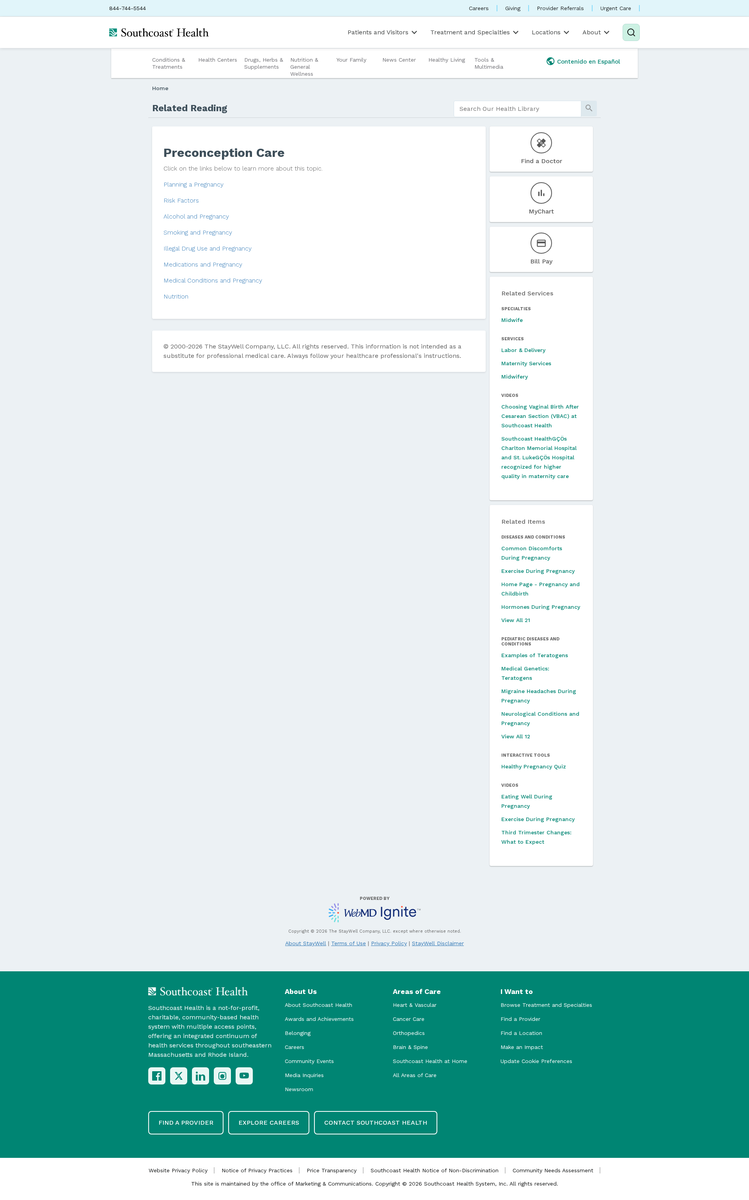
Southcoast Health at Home (430, 1061)
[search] (517, 109)
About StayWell (305, 943)
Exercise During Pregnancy (538, 571)
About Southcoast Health (318, 1005)
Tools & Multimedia (488, 63)
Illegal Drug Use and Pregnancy (207, 248)
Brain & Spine (410, 1047)
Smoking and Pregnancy (197, 232)
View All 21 (515, 620)
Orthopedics (409, 1033)
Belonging (298, 1033)
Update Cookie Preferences (536, 1061)
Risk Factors (181, 200)
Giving (512, 8)
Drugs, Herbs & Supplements (263, 63)
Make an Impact (522, 1047)
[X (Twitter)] (178, 1075)
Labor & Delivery (523, 350)
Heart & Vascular (415, 1005)
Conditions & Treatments (168, 63)
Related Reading (189, 108)
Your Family (351, 60)
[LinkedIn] (200, 1075)
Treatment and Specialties (470, 32)
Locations (546, 32)
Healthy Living (446, 60)
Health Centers (217, 60)
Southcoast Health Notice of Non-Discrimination (435, 1170)
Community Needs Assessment (553, 1170)
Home (160, 88)
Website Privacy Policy (178, 1170)
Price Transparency (332, 1170)
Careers (479, 8)
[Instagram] (222, 1075)
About (591, 32)
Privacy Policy (389, 943)
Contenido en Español (588, 61)
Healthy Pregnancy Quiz (533, 766)
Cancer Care (408, 1019)
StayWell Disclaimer (438, 943)
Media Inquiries (304, 1075)
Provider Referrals (560, 8)
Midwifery (514, 376)
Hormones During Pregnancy (540, 607)
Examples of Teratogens (534, 655)
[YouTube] (244, 1075)
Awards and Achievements (319, 1019)
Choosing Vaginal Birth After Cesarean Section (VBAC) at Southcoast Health (540, 416)
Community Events (309, 1061)
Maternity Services (526, 363)
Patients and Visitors (378, 32)
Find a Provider (520, 1019)
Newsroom (299, 1089)
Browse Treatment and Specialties (546, 1005)
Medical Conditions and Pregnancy (212, 280)
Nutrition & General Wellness (304, 67)
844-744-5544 (127, 8)
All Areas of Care (415, 1075)
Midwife (512, 320)
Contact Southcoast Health (375, 1122)
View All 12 (515, 736)
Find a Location (521, 1033)
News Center (399, 60)
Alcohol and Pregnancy (196, 216)
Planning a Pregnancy (193, 184)
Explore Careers (268, 1122)
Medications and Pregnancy (202, 264)
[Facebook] (156, 1075)
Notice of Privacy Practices (257, 1170)
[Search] (631, 32)
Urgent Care (615, 8)
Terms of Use (348, 943)
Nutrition (175, 296)
